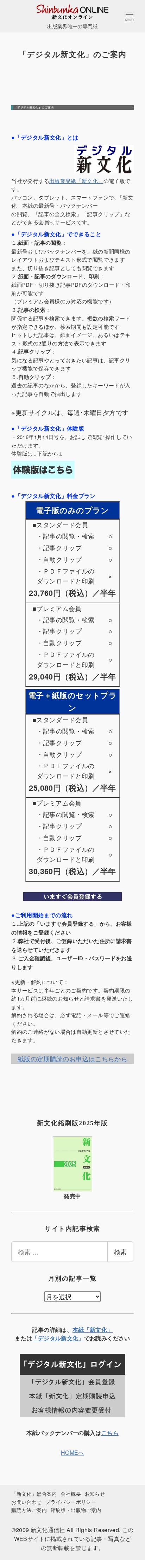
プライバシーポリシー (70, 1501)
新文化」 (72, 1338)
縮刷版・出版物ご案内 (76, 1509)
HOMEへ (72, 1452)
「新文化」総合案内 (34, 1493)
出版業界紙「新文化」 (76, 180)
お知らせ (95, 1493)
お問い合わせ (26, 1501)
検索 (120, 1251)
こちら (110, 1433)
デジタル (49, 1338)
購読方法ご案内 (29, 1509)
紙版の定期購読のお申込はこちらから (72, 1058)
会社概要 (71, 1493)
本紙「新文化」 (92, 1329)
